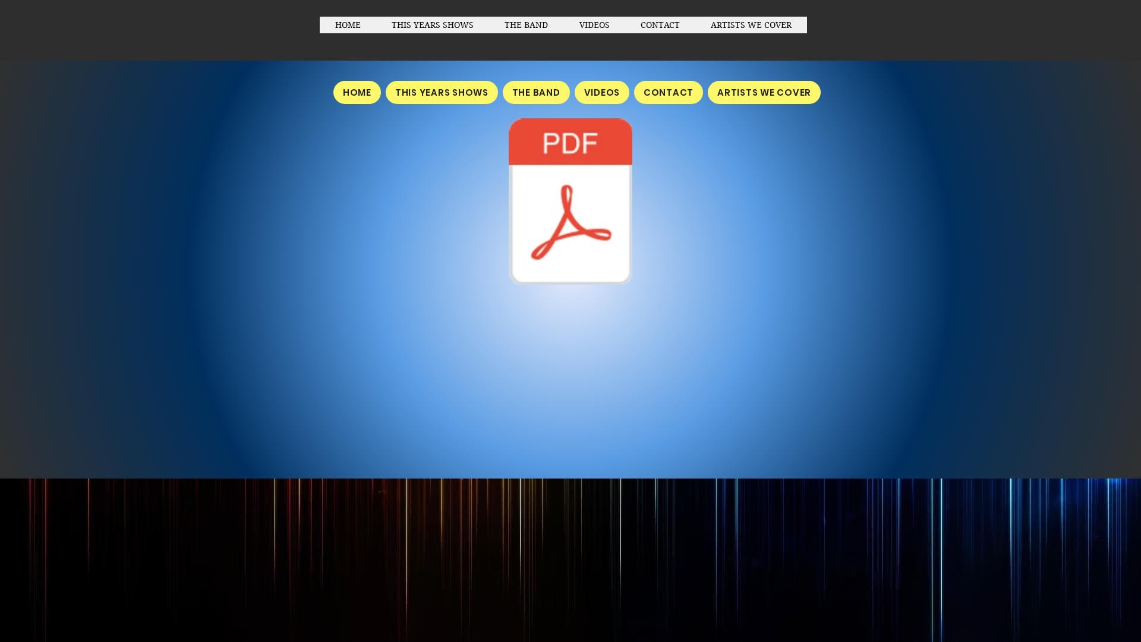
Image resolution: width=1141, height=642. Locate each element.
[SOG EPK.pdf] (570, 203)
